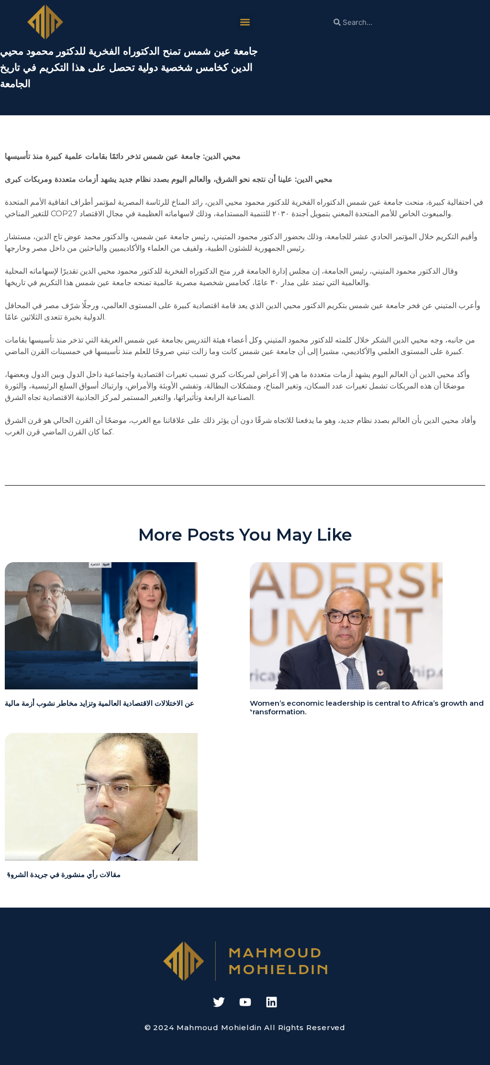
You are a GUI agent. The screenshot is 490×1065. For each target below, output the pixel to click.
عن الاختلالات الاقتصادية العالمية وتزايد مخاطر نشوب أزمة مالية (99, 703)
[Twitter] (219, 1002)
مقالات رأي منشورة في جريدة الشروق (63, 874)
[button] (245, 22)
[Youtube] (245, 1002)
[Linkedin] (271, 1002)
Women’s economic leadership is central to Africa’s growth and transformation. (367, 707)
